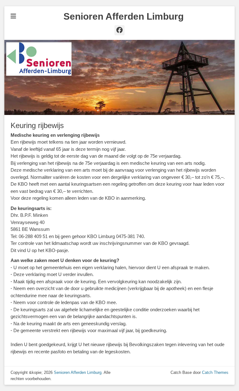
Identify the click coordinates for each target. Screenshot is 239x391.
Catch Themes (215, 372)
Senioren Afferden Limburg (123, 16)
